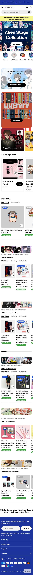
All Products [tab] (22, 261)
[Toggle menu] (2, 7)
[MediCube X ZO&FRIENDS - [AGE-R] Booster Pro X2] (8, 432)
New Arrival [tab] (5, 202)
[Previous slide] (8, 49)
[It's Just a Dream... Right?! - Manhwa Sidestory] (23, 271)
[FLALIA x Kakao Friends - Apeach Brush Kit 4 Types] (23, 432)
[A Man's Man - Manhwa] (8, 271)
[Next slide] (24, 49)
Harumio (8, 572)
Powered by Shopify (18, 572)
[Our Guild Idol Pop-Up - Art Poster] (23, 482)
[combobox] (16, 12)
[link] (20, 162)
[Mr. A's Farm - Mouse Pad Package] (12, 217)
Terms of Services (25, 533)
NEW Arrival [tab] (5, 261)
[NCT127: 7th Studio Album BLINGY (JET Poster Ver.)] (23, 382)
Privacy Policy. (8, 535)
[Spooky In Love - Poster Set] (8, 482)
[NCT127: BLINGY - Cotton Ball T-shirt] (8, 382)
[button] (10, 48)
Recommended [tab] (15, 202)
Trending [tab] (14, 261)
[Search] (29, 12)
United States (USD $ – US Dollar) (14, 559)
